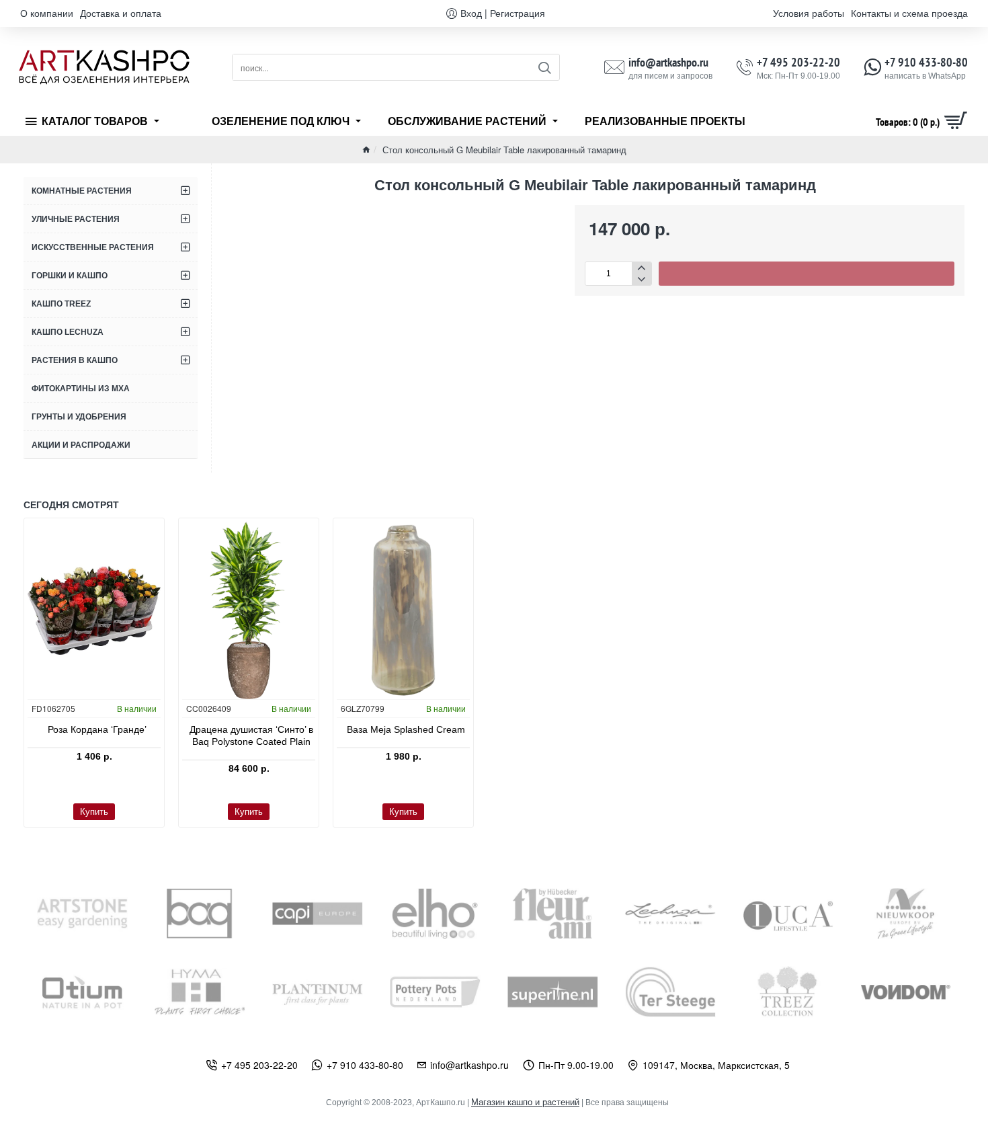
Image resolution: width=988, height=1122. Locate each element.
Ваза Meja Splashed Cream (406, 729)
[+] (641, 268)
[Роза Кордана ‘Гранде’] (94, 610)
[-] (641, 279)
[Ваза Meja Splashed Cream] (403, 610)
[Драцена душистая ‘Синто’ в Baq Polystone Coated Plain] (248, 610)
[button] (806, 274)
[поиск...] (544, 67)
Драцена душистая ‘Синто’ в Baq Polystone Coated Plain (251, 735)
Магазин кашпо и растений (525, 1102)
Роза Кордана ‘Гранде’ (97, 729)
